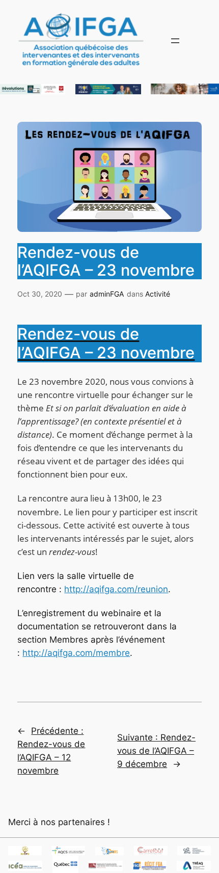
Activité (157, 293)
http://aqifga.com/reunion (116, 589)
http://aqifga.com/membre (76, 653)
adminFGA (107, 293)
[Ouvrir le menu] (175, 41)
